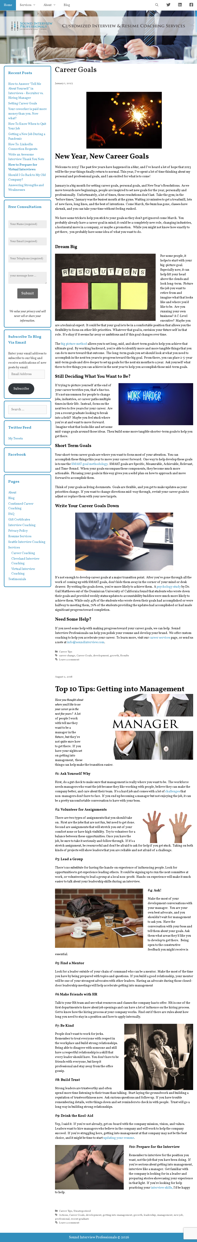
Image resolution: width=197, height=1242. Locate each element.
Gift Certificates (19, 520)
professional (62, 1219)
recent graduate (80, 1219)
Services (25, 5)
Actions (63, 1215)
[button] (124, 120)
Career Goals (84, 655)
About (47, 5)
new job (178, 1215)
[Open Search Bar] (157, 5)
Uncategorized (82, 1211)
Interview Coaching (22, 525)
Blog (67, 5)
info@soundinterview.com (85, 642)
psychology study (169, 587)
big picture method (73, 344)
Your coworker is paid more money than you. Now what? (27, 114)
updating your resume (118, 1138)
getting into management (117, 1215)
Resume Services (19, 536)
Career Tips (65, 652)
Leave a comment (69, 660)
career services (159, 638)
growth (114, 655)
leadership (150, 1215)
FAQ (11, 514)
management (164, 1215)
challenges (172, 791)
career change (67, 655)
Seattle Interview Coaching (26, 542)
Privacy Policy (18, 531)
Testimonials (17, 579)
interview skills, (162, 1188)
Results (124, 655)
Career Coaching (23, 553)
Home (8, 5)
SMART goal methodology (89, 464)
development (101, 655)
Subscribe (21, 388)
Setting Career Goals (22, 103)
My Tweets (15, 439)
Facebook (17, 454)
